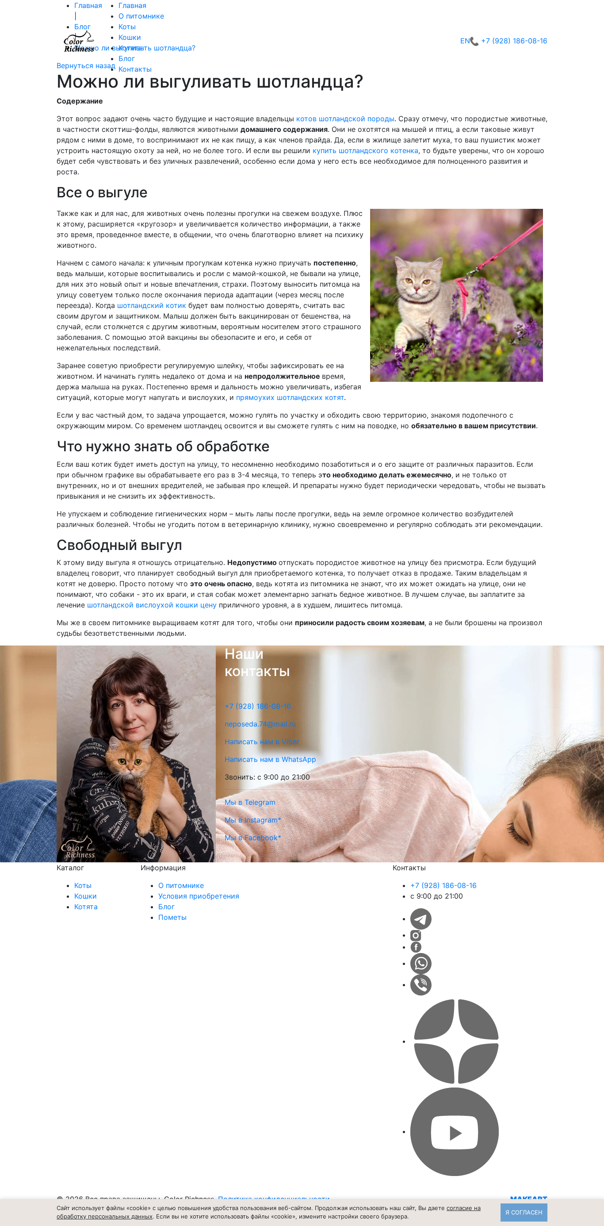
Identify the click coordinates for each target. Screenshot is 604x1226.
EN (465, 40)
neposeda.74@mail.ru (260, 723)
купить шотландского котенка (365, 150)
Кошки (130, 37)
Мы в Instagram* (253, 819)
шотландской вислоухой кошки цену (152, 604)
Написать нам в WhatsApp (270, 759)
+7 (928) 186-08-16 (514, 40)
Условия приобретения (198, 896)
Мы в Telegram (250, 802)
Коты (127, 26)
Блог (127, 58)
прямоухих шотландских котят (290, 397)
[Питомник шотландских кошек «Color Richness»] (79, 41)
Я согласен (524, 1212)
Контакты (135, 69)
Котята (130, 47)
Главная (132, 5)
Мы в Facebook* (253, 837)
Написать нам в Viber (262, 741)
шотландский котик (151, 305)
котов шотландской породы (345, 118)
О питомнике (141, 16)
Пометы (172, 917)
